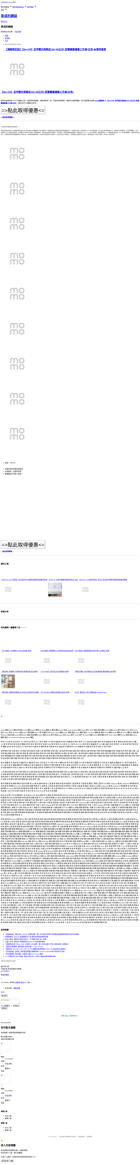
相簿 (6, 36)
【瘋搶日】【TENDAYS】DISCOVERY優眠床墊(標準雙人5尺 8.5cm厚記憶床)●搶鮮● (35, 949)
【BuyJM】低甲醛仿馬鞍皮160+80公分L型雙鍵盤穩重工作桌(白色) (37, 92)
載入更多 (4, 996)
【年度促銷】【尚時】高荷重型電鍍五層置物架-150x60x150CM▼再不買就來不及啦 (35, 951)
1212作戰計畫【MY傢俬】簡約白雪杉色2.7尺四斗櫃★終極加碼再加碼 (30, 956)
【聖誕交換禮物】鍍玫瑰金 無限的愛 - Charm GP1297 (24, 946)
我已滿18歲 (5, 1161)
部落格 (7, 38)
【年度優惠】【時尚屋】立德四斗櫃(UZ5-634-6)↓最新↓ (24, 954)
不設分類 (17, 32)
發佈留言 (4, 1008)
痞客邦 (17, 982)
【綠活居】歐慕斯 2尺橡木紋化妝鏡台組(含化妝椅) (19, 671)
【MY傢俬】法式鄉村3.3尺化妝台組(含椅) (16, 651)
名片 (6, 41)
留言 (22, 982)
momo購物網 (99, 101)
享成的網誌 (9, 16)
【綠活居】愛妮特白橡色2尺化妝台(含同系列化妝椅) (20, 692)
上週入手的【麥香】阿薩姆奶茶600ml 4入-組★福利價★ (25, 942)
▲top (3, 992)
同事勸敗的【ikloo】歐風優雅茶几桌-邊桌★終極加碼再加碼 (26, 937)
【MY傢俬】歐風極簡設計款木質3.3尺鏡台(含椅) (92, 651)
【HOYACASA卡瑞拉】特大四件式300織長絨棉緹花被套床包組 (24, 580)
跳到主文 (4, 21)
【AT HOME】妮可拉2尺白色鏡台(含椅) (54, 671)
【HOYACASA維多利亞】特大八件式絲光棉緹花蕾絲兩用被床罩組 (103, 580)
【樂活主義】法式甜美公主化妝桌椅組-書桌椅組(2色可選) (95, 671)
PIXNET (54, 1136)
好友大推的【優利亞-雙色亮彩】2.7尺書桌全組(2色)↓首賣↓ (26, 939)
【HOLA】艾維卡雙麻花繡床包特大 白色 (63, 580)
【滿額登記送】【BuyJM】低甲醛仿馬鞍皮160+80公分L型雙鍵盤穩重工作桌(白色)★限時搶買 (55, 49)
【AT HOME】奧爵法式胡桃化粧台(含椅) (55, 692)
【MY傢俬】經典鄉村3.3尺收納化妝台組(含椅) (56, 651)
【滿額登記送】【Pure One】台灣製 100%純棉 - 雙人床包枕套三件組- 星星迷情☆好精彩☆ (37, 944)
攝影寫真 (17, 988)
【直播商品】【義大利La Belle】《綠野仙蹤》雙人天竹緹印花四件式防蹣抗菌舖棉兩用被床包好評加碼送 (42, 934)
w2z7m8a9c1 (5, 971)
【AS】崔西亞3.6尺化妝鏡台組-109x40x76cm (90, 692)
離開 (11, 1161)
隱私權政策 (81, 1136)
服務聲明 (89, 1136)
